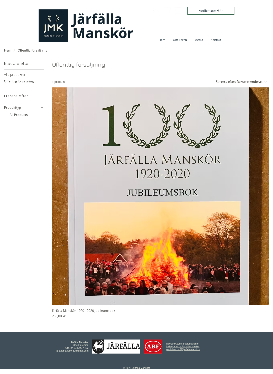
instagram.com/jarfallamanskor (182, 346)
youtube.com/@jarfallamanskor (183, 349)
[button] (180, 39)
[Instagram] (167, 10)
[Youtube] (178, 10)
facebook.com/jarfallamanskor (182, 343)
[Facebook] (156, 10)
